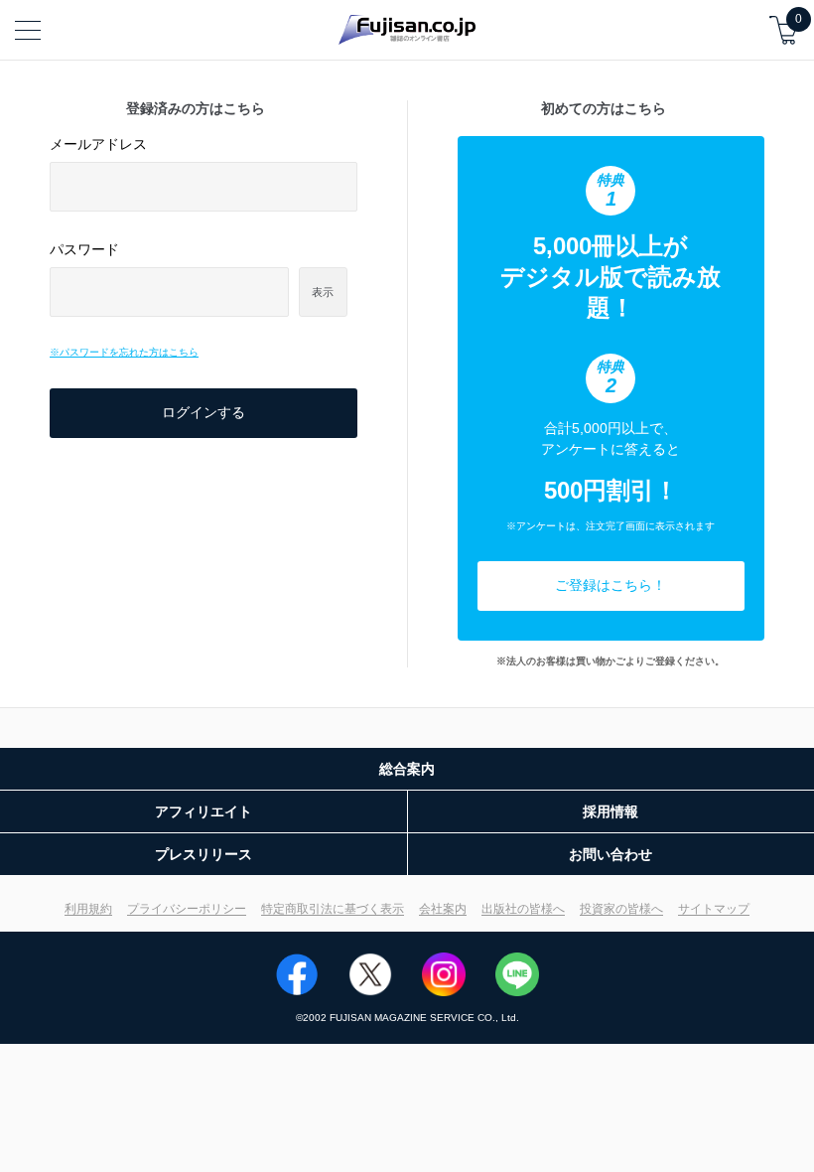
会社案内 (443, 909)
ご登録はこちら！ (610, 585)
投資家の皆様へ (621, 909)
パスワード (84, 249)
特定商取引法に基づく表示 (332, 909)
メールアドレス (98, 144)
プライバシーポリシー (186, 909)
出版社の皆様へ (523, 909)
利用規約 (88, 909)
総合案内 (407, 769)
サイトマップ (713, 909)
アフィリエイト (203, 811)
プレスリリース (203, 854)
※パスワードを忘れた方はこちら (124, 352)
